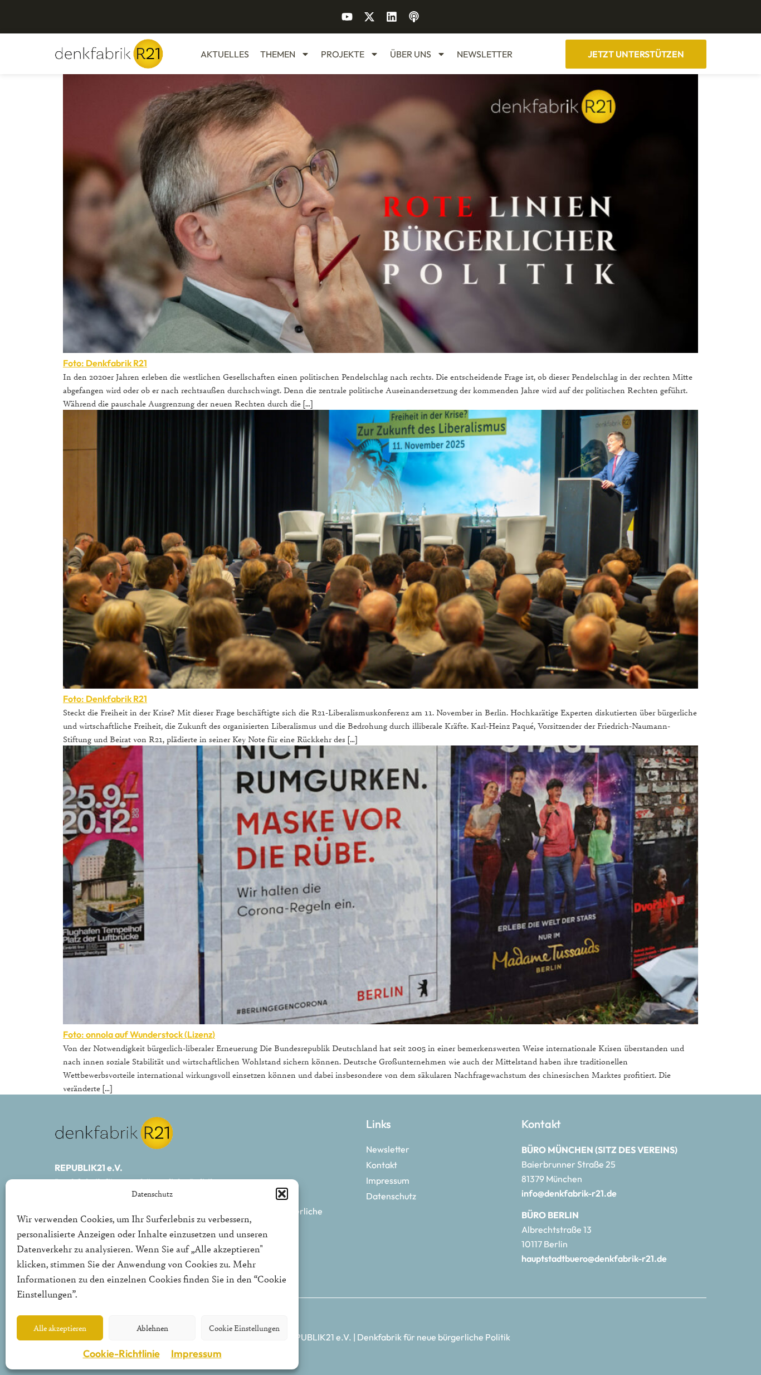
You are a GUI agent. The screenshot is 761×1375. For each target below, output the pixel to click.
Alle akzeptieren (59, 1328)
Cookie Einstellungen (244, 1328)
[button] (281, 1193)
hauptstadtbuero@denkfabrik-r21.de (594, 1258)
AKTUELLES (225, 54)
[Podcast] (414, 17)
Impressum (196, 1353)
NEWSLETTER (485, 54)
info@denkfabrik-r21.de (569, 1193)
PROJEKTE (342, 54)
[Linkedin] (391, 17)
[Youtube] (347, 17)
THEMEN (277, 54)
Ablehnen (152, 1328)
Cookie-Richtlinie (121, 1353)
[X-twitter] (369, 17)
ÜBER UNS (410, 54)
